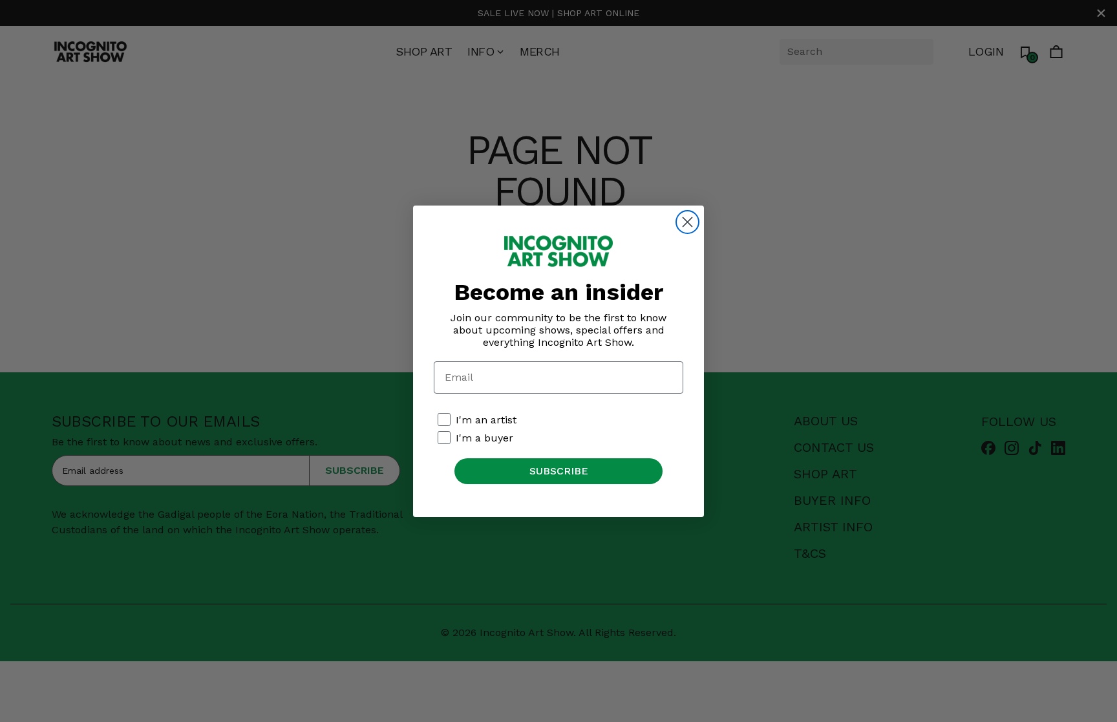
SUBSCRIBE (558, 471)
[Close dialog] (687, 222)
